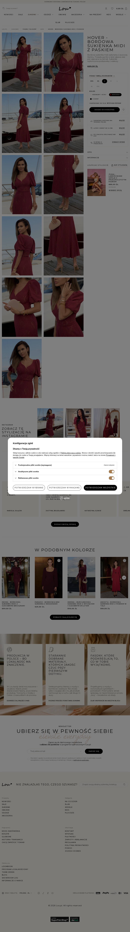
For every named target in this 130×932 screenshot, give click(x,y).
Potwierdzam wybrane (29, 488)
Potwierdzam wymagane (64, 488)
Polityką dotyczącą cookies (71, 453)
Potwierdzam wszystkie (100, 488)
